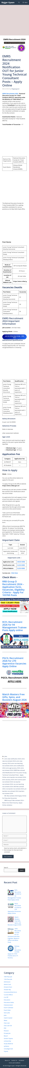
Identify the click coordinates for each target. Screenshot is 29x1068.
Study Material (8, 1043)
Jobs (5, 756)
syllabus (6, 1046)
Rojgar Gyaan (8, 2)
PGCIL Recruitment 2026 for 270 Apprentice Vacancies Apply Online (14, 662)
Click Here (14, 573)
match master (8, 1018)
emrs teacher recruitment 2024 (16, 777)
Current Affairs (8, 995)
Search (6, 867)
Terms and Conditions (14, 1063)
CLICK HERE (21, 565)
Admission (7, 982)
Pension (6, 1031)
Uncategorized (8, 1049)
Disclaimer (21, 1060)
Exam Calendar (8, 1007)
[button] (19, 2)
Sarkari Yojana (8, 1038)
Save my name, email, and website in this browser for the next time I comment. (15, 850)
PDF (5, 1028)
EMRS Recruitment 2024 (10, 93)
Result (6, 1036)
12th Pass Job (8, 979)
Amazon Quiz (8, 987)
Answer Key (7, 989)
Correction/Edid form (10, 992)
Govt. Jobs (7, 1013)
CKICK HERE (21, 562)
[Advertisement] (14, 20)
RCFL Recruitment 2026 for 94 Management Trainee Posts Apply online (14, 626)
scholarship (7, 1041)
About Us (7, 1060)
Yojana (6, 1051)
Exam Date (7, 1010)
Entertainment (8, 1005)
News (5, 1020)
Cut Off (6, 997)
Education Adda (9, 1002)
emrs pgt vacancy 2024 (13, 768)
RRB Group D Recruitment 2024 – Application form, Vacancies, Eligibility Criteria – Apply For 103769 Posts (13, 588)
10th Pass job (8, 977)
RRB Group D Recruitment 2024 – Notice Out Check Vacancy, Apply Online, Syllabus (13, 803)
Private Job (7, 1033)
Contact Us (14, 1060)
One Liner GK (8, 1025)
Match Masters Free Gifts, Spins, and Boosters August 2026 (14, 697)
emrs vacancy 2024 (8, 779)
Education (7, 1000)
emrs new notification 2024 (12, 759)
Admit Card (7, 984)
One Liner (7, 1023)
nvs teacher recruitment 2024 (15, 789)
